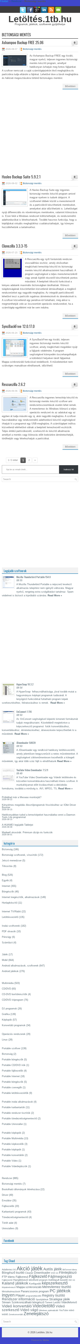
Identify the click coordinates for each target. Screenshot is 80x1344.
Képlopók (7, 1019)
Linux (5, 1039)
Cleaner (29, 1272)
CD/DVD (6, 988)
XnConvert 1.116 (24, 711)
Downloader (42, 1272)
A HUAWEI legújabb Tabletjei (17, 824)
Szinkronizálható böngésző (28, 1302)
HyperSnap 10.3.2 (24, 684)
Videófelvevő (69, 1302)
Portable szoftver (11, 1048)
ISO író (71, 1280)
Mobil (5, 960)
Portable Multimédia (12, 1138)
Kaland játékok (15, 1283)
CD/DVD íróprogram (12, 999)
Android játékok (10, 971)
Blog (4, 874)
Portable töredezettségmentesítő (19, 1118)
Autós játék (52, 1269)
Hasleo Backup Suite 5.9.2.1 (21, 176)
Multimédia (8, 983)
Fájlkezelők (8, 1206)
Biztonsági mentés (32, 49)
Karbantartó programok (14, 1211)
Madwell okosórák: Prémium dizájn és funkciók (27, 832)
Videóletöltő (44, 1305)
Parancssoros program (35, 1291)
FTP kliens (8, 1276)
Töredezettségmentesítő (15, 1217)
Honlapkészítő (9, 902)
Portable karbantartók (13, 1107)
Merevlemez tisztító (56, 1287)
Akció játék (30, 1268)
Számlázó (7, 942)
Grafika (6, 1014)
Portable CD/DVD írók (13, 1065)
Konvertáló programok (13, 1025)
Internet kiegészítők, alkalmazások (21, 897)
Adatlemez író (9, 1269)
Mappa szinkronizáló (28, 1287)
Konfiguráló (35, 1283)
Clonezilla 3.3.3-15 (14, 246)
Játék (5, 954)
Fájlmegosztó (60, 1276)
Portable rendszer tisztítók (16, 1113)
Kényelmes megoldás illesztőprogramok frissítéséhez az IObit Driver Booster (39, 806)
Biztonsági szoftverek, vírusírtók (19, 855)
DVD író (54, 1273)
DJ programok (9, 1008)
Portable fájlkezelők (12, 1070)
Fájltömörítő (7, 1280)
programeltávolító (33, 1296)
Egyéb (5, 880)
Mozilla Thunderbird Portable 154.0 (33, 577)
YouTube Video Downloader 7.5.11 (32, 770)
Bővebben (70, 86)
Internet (6, 886)
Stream (6, 1302)
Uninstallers (8, 1228)
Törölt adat (7, 1222)
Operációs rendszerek (13, 1034)
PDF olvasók (9, 931)
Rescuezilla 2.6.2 (13, 384)
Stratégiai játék (59, 1299)
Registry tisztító (53, 1295)
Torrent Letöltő (52, 1302)
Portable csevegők (12, 1087)
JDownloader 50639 (26, 743)
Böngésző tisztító (13, 1272)
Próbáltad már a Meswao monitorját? (21, 797)
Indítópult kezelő (58, 1279)
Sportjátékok (42, 1299)
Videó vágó (29, 1310)
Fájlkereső (22, 1276)
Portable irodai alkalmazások (17, 1101)
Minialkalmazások (11, 1291)
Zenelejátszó (36, 1313)
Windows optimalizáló (48, 1310)
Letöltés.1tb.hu (40, 19)
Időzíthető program (38, 1280)
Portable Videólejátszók (14, 1166)
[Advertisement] (40, 135)
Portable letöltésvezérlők (15, 1093)
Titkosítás (7, 866)
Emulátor (7, 1200)
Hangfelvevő (20, 1279)
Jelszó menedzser (12, 860)
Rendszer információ (18, 1299)
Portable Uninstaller (12, 1124)
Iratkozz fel (69, 469)
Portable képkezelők (13, 1144)
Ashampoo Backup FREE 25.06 (23, 42)
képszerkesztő (55, 1283)
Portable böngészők (12, 1059)
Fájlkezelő (38, 1276)
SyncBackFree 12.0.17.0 (18, 326)
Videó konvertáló (17, 1306)
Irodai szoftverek (11, 925)
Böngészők (8, 891)
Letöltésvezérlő (10, 917)
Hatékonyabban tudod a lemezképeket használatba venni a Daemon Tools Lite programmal (38, 816)
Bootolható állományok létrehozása (21, 1189)
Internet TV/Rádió (11, 911)
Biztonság (7, 849)
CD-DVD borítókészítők (14, 994)
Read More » (55, 595)
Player (20, 1295)
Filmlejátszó (68, 1272)
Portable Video (10, 1160)
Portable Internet (11, 1076)
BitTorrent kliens (70, 1269)
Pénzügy (6, 937)
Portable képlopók (11, 1132)
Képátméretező (9, 1287)
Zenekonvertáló (16, 1314)
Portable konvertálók (13, 1155)
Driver (5, 1195)
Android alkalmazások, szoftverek (20, 965)
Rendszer (7, 1178)
